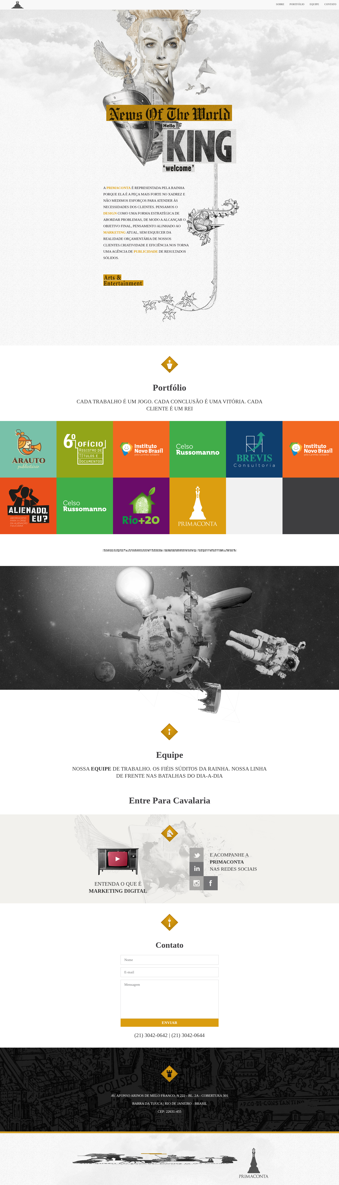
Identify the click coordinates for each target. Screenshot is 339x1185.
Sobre (280, 4)
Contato (330, 4)
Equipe (314, 4)
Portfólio (297, 4)
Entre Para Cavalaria (169, 800)
